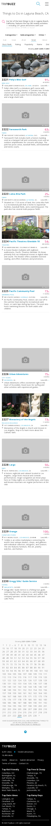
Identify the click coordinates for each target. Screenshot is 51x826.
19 (19, 648)
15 (3, 648)
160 (19, 693)
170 (24, 696)
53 (23, 658)
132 (14, 683)
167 (9, 696)
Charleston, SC (33, 801)
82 (7, 667)
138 (45, 683)
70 (3, 664)
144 (30, 687)
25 (43, 648)
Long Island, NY (8, 804)
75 (23, 664)
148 (4, 690)
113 (9, 677)
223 (19, 715)
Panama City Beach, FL (37, 785)
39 (11, 655)
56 (35, 658)
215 (24, 712)
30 (19, 651)
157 (4, 693)
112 (4, 677)
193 (4, 706)
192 (45, 703)
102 (46, 671)
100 (36, 671)
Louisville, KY (32, 788)
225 (30, 715)
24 (39, 648)
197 (24, 706)
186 (14, 703)
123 (14, 680)
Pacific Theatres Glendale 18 (24, 241)
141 (14, 687)
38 (7, 655)
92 (3, 671)
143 (24, 687)
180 (30, 699)
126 (30, 680)
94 (11, 671)
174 (45, 696)
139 (4, 687)
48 (3, 658)
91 (43, 667)
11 (33, 645)
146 (40, 687)
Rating (18, 44)
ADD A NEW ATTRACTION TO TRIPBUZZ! (26, 724)
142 (19, 687)
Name (39, 44)
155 (40, 690)
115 (19, 677)
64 (23, 661)
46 (39, 655)
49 (7, 658)
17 (11, 648)
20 (23, 648)
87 (27, 667)
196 (19, 706)
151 (19, 690)
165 (45, 693)
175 (4, 699)
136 (35, 683)
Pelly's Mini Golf (17, 79)
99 (31, 671)
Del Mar (28, 86)
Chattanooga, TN (9, 785)
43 (27, 655)
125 (24, 680)
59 (3, 661)
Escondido (8, 380)
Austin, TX (31, 813)
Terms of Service (9, 763)
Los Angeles (25, 425)
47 (43, 655)
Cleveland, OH (8, 801)
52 (19, 658)
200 (40, 706)
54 (27, 658)
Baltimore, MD (8, 811)
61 (11, 661)
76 (27, 664)
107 (24, 674)
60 (7, 661)
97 (23, 671)
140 (9, 687)
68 (39, 661)
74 (19, 664)
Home (4, 760)
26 (3, 651)
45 (35, 655)
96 (19, 671)
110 (40, 674)
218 (40, 712)
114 (14, 677)
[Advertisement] (25, 159)
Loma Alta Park (17, 194)
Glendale (24, 297)
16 (7, 648)
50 (11, 658)
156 (45, 690)
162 (30, 693)
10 (29, 645)
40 (15, 655)
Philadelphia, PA (33, 816)
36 (43, 651)
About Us (13, 760)
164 (40, 693)
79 (39, 664)
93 (7, 671)
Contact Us (23, 763)
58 (43, 658)
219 (45, 712)
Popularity (29, 44)
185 (9, 703)
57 (39, 658)
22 (31, 648)
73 (15, 664)
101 (41, 671)
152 (24, 690)
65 (27, 661)
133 (19, 683)
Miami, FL (31, 811)
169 (19, 696)
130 (4, 683)
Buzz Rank (7, 44)
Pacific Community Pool (21, 291)
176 (9, 699)
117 (30, 677)
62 (15, 661)
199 (35, 706)
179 (24, 699)
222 (14, 715)
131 (9, 683)
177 (14, 699)
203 (9, 709)
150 (14, 690)
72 (11, 664)
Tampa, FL (31, 775)
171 (30, 696)
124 (19, 680)
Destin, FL (31, 806)
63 (19, 661)
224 (24, 715)
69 (43, 661)
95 (15, 671)
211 (4, 712)
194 (9, 706)
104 (9, 674)
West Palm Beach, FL (11, 790)
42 (23, 655)
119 (40, 677)
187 (19, 703)
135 (30, 683)
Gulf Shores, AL (8, 778)
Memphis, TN (7, 788)
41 (19, 655)
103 (4, 674)
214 (19, 712)
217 (35, 712)
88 (31, 667)
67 (35, 661)
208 (35, 709)
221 (9, 715)
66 (31, 661)
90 (39, 667)
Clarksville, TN (8, 780)
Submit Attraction (27, 760)
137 (40, 683)
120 (45, 677)
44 (31, 655)
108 (30, 674)
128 (40, 680)
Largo (12, 464)
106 (19, 674)
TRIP (8, 3)
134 (24, 683)
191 (40, 703)
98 (27, 671)
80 (43, 664)
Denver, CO (32, 804)
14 (45, 645)
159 (14, 693)
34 (35, 651)
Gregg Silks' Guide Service (23, 581)
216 (30, 712)
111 (45, 674)
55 (31, 658)
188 (24, 703)
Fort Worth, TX (8, 806)
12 (37, 645)
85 (19, 667)
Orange (13, 531)
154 (35, 690)
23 (35, 648)
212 (9, 712)
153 (30, 690)
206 (24, 709)
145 (35, 687)
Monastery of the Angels (22, 419)
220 (4, 715)
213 (14, 712)
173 (40, 696)
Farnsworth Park (18, 129)
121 (4, 680)
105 (14, 674)
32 (27, 651)
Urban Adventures (18, 374)
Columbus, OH (8, 773)
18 (15, 648)
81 (3, 667)
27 (7, 651)
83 (11, 667)
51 (15, 658)
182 (40, 699)
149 (9, 690)
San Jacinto (8, 587)
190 (35, 703)
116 (24, 677)
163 (35, 693)
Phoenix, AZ (32, 783)
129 (45, 680)
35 (39, 651)
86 (23, 667)
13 (41, 645)
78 (35, 664)
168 (14, 696)
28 (11, 651)
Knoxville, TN (7, 783)
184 (4, 703)
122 (9, 680)
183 (45, 699)
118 (35, 677)
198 (30, 706)
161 (24, 693)
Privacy (41, 760)
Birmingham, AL (9, 775)
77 (31, 664)
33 (31, 651)
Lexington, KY (8, 799)
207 (30, 709)
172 (35, 696)
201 (45, 706)
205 (19, 709)
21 (27, 648)
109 (35, 674)
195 (14, 706)
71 (7, 664)
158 (9, 693)
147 (45, 687)
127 (35, 680)
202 (4, 709)
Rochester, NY (8, 813)
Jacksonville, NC (33, 790)
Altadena (29, 135)
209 (40, 709)
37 (3, 655)
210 (45, 709)
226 (35, 715)
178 (19, 699)
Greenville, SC (8, 816)
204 (14, 709)
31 (23, 651)
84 (15, 667)
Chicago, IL (31, 809)
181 (35, 699)
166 (4, 696)
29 (15, 651)
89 (35, 667)
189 (30, 703)
